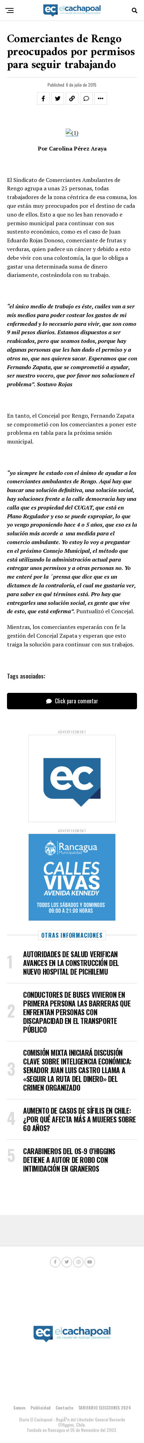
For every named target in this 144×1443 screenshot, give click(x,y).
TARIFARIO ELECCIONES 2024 (104, 1408)
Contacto (64, 1408)
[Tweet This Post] (57, 98)
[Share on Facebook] (43, 98)
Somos (19, 1408)
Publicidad (40, 1408)
